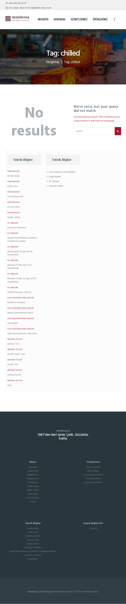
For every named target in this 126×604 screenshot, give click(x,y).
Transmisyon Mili (15, 196)
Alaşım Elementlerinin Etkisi (20, 313)
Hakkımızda (32, 471)
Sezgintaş (52, 62)
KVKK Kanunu (33, 498)
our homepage (107, 121)
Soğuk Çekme (14, 217)
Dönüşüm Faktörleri (16, 227)
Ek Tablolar (12, 223)
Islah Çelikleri (93, 471)
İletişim (33, 501)
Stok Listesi (33, 494)
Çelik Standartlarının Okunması (22, 333)
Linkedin (93, 528)
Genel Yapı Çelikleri (93, 482)
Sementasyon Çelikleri (93, 475)
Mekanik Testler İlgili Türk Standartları (19, 267)
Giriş (9, 385)
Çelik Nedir (12, 323)
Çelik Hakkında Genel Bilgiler (20, 297)
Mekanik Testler (14, 339)
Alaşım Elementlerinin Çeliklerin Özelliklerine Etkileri (22, 239)
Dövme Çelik (13, 207)
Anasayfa (33, 467)
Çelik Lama (12, 186)
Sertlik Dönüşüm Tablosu (19, 292)
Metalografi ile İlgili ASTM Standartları (19, 253)
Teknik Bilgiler (32, 486)
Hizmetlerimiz (33, 478)
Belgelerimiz (33, 475)
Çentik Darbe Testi (16, 354)
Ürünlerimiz (33, 482)
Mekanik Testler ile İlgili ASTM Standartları (21, 280)
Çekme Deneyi (14, 375)
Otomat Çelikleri (93, 478)
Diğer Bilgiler (13, 171)
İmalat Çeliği (13, 176)
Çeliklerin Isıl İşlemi (16, 302)
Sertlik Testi (12, 364)
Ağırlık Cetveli (33, 490)
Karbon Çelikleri (93, 467)
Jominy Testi (13, 344)
